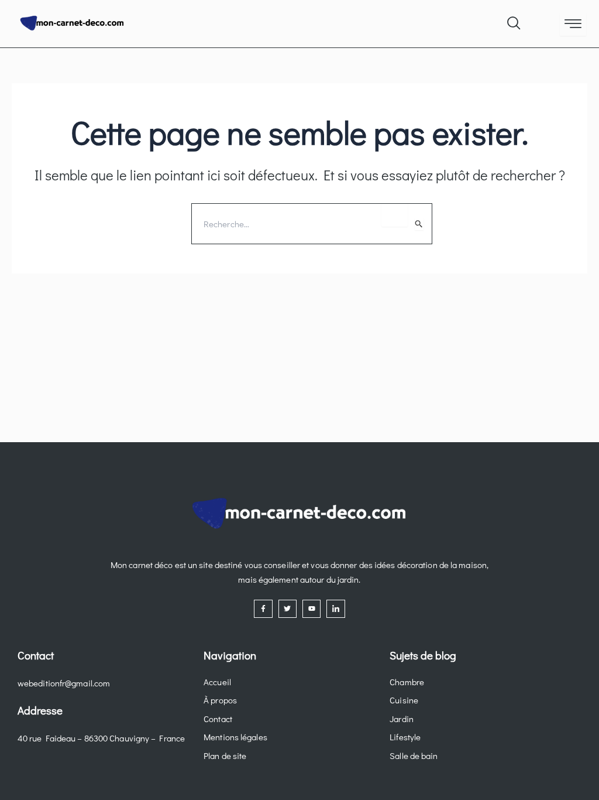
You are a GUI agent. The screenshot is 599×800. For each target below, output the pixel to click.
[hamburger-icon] (573, 24)
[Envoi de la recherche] (419, 224)
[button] (513, 20)
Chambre (407, 682)
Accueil (217, 682)
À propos (220, 700)
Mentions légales (235, 737)
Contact (218, 718)
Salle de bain (414, 755)
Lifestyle (405, 737)
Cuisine (404, 700)
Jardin (402, 718)
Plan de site (225, 755)
